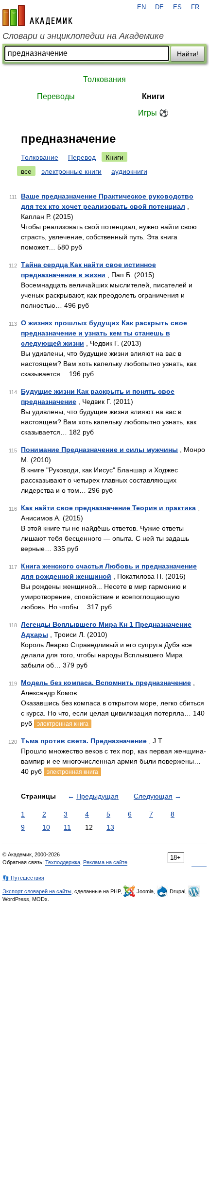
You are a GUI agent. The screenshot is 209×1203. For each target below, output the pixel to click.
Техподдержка (62, 862)
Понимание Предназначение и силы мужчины (99, 449)
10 (46, 827)
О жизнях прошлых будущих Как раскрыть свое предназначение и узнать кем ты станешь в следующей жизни (104, 333)
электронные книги (71, 171)
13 (110, 827)
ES (177, 7)
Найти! (187, 54)
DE (159, 7)
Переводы (56, 96)
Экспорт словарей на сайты (36, 891)
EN (141, 7)
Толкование (39, 157)
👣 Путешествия (23, 878)
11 (67, 827)
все (26, 171)
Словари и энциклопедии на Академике (83, 36)
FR (195, 7)
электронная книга (62, 723)
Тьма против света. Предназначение (84, 741)
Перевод (82, 157)
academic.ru (37, 15)
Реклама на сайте (105, 862)
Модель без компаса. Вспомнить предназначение (106, 682)
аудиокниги (129, 171)
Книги (153, 96)
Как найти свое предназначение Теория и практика (108, 508)
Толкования (104, 79)
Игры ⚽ (153, 113)
